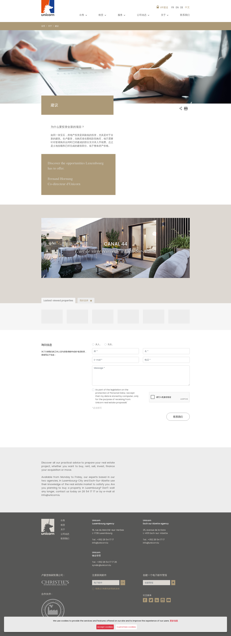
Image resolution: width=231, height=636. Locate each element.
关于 (63, 529)
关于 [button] (163, 15)
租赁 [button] (101, 15)
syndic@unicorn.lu (101, 565)
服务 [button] (120, 15)
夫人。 (98, 344)
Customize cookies (126, 626)
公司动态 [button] (142, 15)
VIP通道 (164, 7)
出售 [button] (82, 15)
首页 (43, 26)
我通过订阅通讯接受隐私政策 (107, 588)
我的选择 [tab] (84, 300)
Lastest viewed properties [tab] (58, 300)
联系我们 (185, 15)
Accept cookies (105, 626)
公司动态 (65, 534)
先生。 (111, 344)
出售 (63, 520)
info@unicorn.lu (100, 542)
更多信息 (174, 620)
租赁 (63, 524)
